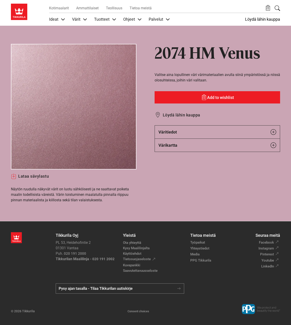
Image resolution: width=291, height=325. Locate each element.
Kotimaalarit (59, 8)
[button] (268, 8)
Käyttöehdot (132, 254)
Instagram (266, 248)
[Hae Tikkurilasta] (277, 8)
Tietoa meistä (141, 8)
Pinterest (267, 254)
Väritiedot (167, 132)
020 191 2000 (75, 254)
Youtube (267, 260)
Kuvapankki (131, 265)
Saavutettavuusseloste (140, 271)
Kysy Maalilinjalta (136, 248)
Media (195, 254)
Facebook (266, 242)
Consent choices (138, 311)
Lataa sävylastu (33, 176)
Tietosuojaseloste (137, 259)
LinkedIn (267, 266)
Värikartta (167, 145)
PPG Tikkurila (200, 260)
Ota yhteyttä (132, 243)
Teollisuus (114, 8)
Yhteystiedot (199, 248)
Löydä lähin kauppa (262, 19)
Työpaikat (197, 242)
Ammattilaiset (87, 8)
